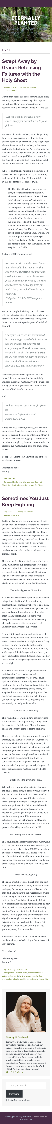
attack (12, 973)
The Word (39, 485)
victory (41, 979)
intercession (7, 979)
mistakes (20, 485)
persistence (24, 979)
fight (22, 482)
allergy (6, 973)
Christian (15, 482)
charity (30, 973)
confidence (38, 973)
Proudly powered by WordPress (18, 1116)
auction (19, 973)
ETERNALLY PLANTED (26, 20)
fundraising (28, 976)
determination (7, 976)
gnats (35, 976)
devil (16, 976)
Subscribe (14, 1093)
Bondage (7, 482)
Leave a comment (11, 91)
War (46, 979)
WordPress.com (25, 1119)
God (36, 482)
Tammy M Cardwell (28, 87)
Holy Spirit (11, 485)
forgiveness (29, 482)
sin (26, 485)
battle (25, 973)
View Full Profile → (14, 1072)
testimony (34, 979)
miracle (16, 979)
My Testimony (9, 969)
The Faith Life (9, 479)
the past (31, 485)
